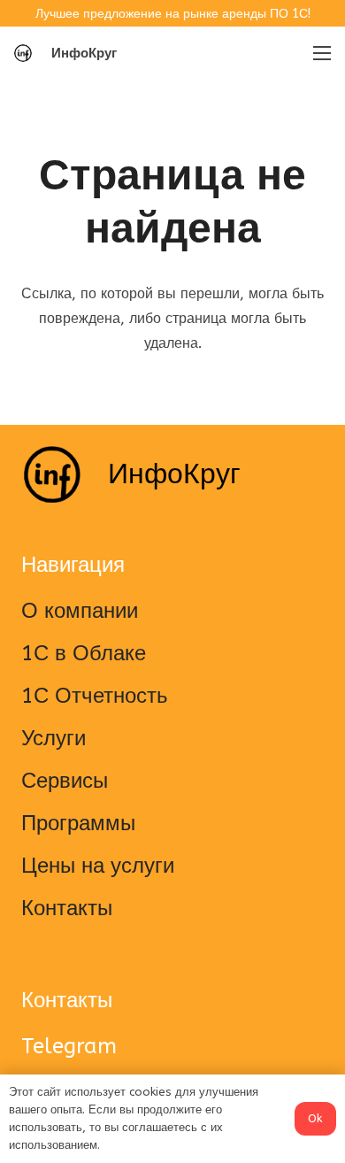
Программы (78, 823)
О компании (79, 610)
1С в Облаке (83, 653)
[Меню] (322, 53)
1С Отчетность (94, 695)
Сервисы (64, 780)
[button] (155, 53)
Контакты (66, 908)
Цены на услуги (97, 865)
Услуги (53, 738)
